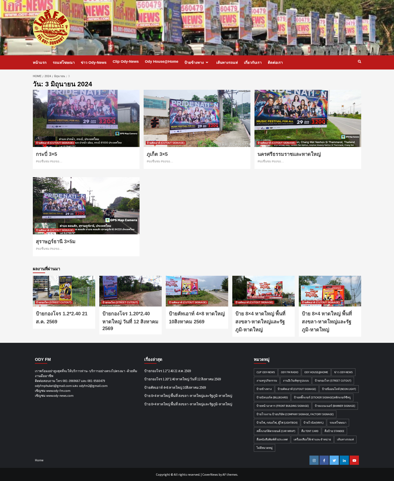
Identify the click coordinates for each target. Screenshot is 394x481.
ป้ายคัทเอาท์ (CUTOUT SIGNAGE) (55, 142)
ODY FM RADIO (289, 372)
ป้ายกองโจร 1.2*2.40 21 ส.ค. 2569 (167, 371)
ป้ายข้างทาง (194, 62)
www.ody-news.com (59, 395)
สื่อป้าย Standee (334, 431)
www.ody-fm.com (58, 391)
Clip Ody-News (126, 61)
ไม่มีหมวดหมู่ (265, 448)
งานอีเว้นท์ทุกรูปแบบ (296, 380)
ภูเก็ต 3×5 (157, 154)
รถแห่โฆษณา (64, 62)
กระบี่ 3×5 (46, 154)
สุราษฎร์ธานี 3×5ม (56, 241)
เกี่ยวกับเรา (253, 62)
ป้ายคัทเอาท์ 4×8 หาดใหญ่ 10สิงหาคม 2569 (175, 387)
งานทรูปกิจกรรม (267, 380)
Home (39, 460)
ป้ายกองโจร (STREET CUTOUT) (53, 302)
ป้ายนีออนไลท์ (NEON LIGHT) (339, 389)
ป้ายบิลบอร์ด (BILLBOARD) (272, 397)
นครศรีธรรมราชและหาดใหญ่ (289, 154)
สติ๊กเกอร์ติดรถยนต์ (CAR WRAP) (276, 431)
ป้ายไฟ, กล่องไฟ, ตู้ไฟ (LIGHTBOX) (277, 422)
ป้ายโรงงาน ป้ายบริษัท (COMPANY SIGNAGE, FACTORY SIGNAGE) (295, 414)
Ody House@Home (161, 61)
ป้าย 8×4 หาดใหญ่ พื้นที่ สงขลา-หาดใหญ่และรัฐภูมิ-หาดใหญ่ (260, 321)
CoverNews (210, 474)
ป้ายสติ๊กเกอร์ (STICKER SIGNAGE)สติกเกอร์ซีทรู (322, 397)
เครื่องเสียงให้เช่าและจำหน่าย (312, 439)
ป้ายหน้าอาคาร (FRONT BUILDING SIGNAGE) (283, 406)
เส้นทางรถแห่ (227, 62)
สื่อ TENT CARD (309, 431)
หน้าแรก (40, 62)
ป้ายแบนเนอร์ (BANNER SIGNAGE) (335, 406)
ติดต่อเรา (275, 62)
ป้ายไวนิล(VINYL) (314, 422)
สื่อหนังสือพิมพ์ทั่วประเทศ (272, 439)
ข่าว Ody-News (94, 62)
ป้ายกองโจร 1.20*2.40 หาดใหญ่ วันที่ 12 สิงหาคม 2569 (130, 321)
